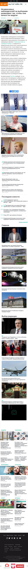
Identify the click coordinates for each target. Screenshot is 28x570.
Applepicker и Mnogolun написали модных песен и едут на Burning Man (21, 478)
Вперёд (27, 566)
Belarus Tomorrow (10, 535)
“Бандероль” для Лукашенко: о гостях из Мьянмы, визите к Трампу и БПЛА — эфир (14, 338)
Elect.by (12, 76)
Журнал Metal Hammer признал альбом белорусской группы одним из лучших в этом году (21, 492)
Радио (5, 546)
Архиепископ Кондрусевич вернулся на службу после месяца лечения (7, 459)
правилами (20, 558)
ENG (17, 1)
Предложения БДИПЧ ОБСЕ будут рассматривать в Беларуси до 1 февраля (14, 112)
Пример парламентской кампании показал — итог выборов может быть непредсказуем (13, 162)
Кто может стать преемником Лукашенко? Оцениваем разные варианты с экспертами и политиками (15, 211)
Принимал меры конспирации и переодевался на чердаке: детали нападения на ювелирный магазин (6, 445)
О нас (5, 551)
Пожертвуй (17, 544)
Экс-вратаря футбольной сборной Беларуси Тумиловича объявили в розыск (7, 520)
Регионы (10, 546)
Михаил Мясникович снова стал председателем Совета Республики (11, 180)
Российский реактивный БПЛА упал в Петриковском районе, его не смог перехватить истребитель (13, 380)
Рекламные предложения (15, 550)
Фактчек (19, 535)
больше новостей (23, 222)
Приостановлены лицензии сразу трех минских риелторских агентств (6, 478)
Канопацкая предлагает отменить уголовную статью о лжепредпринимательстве (13, 168)
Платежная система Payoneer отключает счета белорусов (13, 289)
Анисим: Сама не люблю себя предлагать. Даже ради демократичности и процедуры (12, 190)
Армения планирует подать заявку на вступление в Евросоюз (20, 452)
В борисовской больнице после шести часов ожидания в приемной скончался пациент (14, 219)
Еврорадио (3, 18)
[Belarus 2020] (14, 566)
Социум (3, 430)
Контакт (6, 550)
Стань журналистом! (9, 544)
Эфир (24, 535)
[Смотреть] (4, 205)
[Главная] (15, 4)
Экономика (4, 464)
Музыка (17, 498)
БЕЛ (11, 1)
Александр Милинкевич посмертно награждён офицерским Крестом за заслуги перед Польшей (13, 422)
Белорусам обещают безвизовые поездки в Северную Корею (12, 311)
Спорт (3, 498)
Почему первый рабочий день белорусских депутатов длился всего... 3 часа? (12, 185)
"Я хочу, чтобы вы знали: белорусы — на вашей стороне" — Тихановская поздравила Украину (21, 458)
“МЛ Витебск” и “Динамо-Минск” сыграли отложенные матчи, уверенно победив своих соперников (7, 512)
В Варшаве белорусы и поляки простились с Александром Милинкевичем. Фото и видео (12, 402)
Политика (16, 18)
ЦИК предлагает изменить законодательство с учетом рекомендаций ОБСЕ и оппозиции (13, 134)
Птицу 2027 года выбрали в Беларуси (13, 215)
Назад (0, 566)
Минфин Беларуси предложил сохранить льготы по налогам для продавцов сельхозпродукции (6, 492)
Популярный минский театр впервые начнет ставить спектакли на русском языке (20, 484)
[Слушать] (2, 161)
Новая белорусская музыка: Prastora (19, 524)
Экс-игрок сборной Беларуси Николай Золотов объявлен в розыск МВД (6, 527)
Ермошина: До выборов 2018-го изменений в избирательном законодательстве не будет (13, 155)
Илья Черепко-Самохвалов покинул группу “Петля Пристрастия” (20, 512)
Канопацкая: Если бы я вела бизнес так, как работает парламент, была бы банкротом (13, 173)
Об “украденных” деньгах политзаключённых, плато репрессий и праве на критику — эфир (15, 201)
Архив (15, 546)
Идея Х (15, 535)
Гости (4, 535)
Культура (18, 464)
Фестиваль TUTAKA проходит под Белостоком (19, 518)
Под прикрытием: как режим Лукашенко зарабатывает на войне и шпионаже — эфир (15, 206)
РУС (14, 1)
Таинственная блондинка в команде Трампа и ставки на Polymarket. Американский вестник (13, 358)
